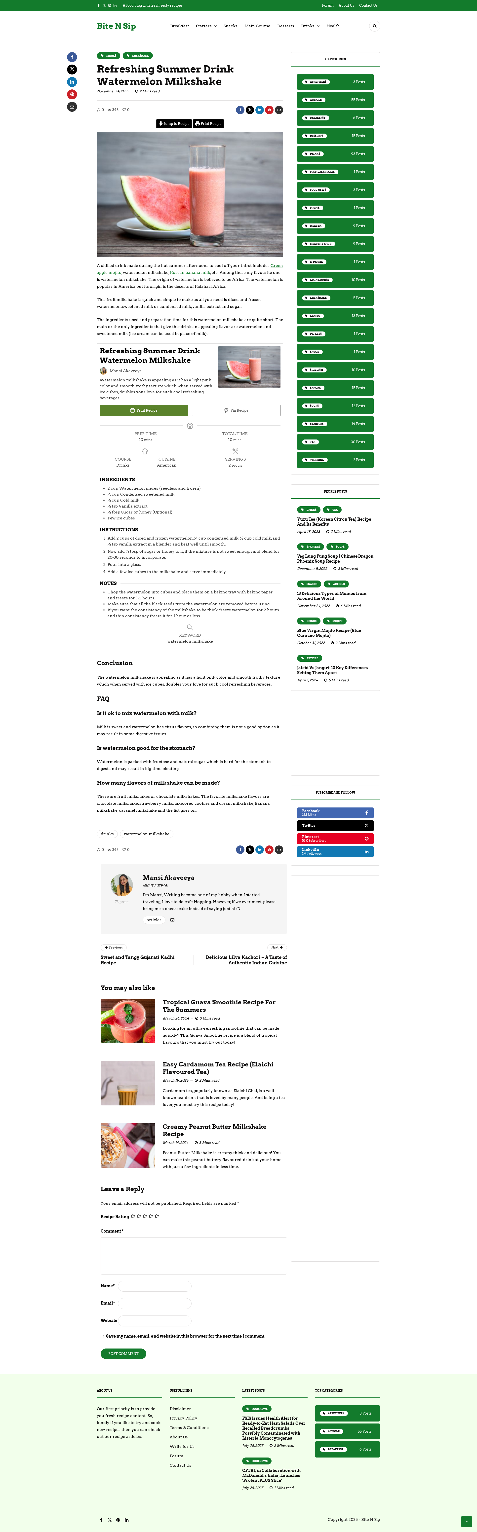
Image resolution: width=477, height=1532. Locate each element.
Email (108, 1303)
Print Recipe (211, 123)
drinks (107, 834)
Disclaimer (180, 1408)
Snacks (231, 26)
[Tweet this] (250, 110)
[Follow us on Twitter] (104, 5)
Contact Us (368, 5)
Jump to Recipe (176, 123)
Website (109, 1320)
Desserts (285, 26)
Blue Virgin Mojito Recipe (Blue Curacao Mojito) (329, 633)
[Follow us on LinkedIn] (115, 5)
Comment (112, 1231)
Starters (204, 26)
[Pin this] (269, 110)
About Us (346, 5)
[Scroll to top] (466, 1521)
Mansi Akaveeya (169, 877)
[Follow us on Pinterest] (109, 5)
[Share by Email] (279, 110)
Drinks (308, 26)
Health (333, 26)
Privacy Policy (183, 1418)
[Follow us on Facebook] (98, 5)
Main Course (257, 26)
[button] (374, 26)
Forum (328, 5)
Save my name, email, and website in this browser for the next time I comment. (185, 1336)
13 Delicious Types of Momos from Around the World (331, 596)
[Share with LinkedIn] (259, 110)
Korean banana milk (190, 272)
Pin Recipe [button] (239, 410)
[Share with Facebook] (240, 110)
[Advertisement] (335, 738)
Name (108, 1285)
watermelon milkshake (146, 834)
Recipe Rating (115, 1216)
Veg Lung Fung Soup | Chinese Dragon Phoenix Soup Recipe (335, 559)
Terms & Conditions (189, 1427)
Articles (154, 919)
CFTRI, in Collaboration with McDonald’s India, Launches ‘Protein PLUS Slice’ (271, 1475)
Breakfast (179, 26)
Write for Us (182, 1446)
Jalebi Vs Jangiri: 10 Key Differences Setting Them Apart (332, 670)
